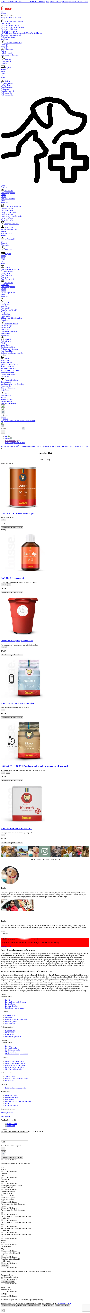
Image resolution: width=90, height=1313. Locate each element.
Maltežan (8, 1017)
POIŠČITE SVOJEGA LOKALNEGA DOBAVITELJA (21, 2)
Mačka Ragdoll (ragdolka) (14, 1061)
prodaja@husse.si (7, 1113)
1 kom (4, 647)
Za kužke (8, 1000)
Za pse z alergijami (11, 1006)
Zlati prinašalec (10, 1023)
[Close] (3, 1148)
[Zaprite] (23, 428)
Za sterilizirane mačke (12, 1050)
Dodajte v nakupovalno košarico (12, 527)
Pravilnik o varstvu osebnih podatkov (18, 1101)
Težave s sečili (10, 1076)
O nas (43, 2)
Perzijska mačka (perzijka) (14, 1067)
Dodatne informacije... (64, 1303)
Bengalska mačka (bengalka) (15, 1065)
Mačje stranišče (10, 1052)
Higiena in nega (10, 1031)
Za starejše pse (10, 1004)
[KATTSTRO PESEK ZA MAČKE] (23, 824)
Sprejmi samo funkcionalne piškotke (28, 1305)
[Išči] (3, 406)
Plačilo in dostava (11, 1095)
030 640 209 (5, 1116)
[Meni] (2, 6)
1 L (9, 584)
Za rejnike (49, 2)
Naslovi (17, 421)
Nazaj (3, 1151)
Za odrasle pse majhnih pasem (15, 1002)
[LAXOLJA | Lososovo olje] (23, 574)
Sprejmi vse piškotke (62, 1305)
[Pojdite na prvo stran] (7, 10)
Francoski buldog (11, 1021)
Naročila (32, 421)
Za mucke (8, 1046)
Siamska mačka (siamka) (13, 1069)
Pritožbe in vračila (11, 1097)
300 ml (4, 584)
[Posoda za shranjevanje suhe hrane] (23, 636)
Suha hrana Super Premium (14, 1008)
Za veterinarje (58, 2)
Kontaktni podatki (81, 2)
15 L (3, 835)
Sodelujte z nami (69, 2)
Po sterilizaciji (10, 1033)
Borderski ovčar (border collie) (16, 1019)
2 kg (3, 772)
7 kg (3, 710)
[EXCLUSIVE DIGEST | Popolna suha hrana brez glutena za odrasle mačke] (23, 762)
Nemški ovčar (10, 1015)
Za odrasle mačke (11, 1048)
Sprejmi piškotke (48, 1305)
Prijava (3, 417)
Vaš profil (10, 421)
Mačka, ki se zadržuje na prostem (16, 1054)
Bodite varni (9, 1035)
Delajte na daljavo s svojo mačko (16, 1078)
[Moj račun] (2, 409)
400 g (3, 520)
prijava (5, 419)
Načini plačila (25, 421)
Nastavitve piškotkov (8, 1305)
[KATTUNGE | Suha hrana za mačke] (23, 699)
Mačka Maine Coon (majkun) (15, 1063)
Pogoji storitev (10, 1099)
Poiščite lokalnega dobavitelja (15, 1088)
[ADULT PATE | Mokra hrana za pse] (23, 509)
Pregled (4, 421)
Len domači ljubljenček (13, 1036)
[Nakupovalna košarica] (2, 423)
